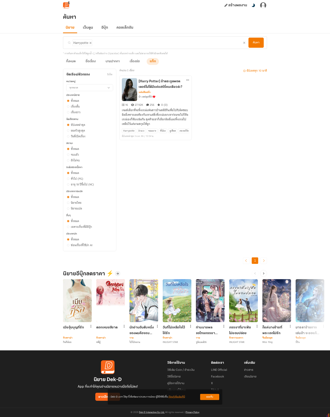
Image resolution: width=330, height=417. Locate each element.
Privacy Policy (192, 412)
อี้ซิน (298, 342)
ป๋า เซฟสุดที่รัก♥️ (147, 97)
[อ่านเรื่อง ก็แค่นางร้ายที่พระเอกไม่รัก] (276, 300)
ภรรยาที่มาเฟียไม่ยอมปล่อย (240, 330)
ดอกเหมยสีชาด (107, 327)
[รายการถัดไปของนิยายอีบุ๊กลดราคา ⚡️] (263, 273)
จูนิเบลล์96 (201, 342)
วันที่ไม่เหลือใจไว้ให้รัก (174, 330)
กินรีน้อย (67, 342)
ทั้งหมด (71, 61)
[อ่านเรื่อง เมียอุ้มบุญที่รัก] (77, 300)
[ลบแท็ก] (90, 42)
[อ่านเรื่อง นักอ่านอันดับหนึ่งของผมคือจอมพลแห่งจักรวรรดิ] (143, 300)
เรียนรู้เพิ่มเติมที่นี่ (176, 397)
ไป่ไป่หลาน (134, 342)
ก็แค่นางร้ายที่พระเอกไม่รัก (272, 330)
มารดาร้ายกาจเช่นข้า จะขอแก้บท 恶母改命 (306, 330)
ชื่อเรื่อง (91, 61)
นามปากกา (113, 61)
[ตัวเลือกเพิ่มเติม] (187, 80)
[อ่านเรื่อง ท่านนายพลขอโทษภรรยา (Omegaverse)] (210, 300)
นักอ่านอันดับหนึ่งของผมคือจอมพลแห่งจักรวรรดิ (141, 330)
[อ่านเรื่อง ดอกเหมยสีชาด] (110, 300)
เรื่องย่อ (135, 61)
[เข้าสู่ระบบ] (263, 5)
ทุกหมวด (74, 87)
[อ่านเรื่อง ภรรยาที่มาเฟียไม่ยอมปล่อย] (243, 300)
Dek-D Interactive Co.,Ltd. (152, 412)
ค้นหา (256, 42)
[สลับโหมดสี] (253, 5)
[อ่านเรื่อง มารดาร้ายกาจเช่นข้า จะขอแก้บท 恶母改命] (310, 300)
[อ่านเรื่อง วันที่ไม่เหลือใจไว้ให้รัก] (177, 300)
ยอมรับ (209, 397)
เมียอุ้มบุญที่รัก (73, 327)
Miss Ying (267, 342)
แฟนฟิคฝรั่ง (144, 92)
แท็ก (153, 61)
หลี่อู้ (98, 342)
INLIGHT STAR (170, 342)
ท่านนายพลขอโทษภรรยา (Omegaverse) (207, 330)
